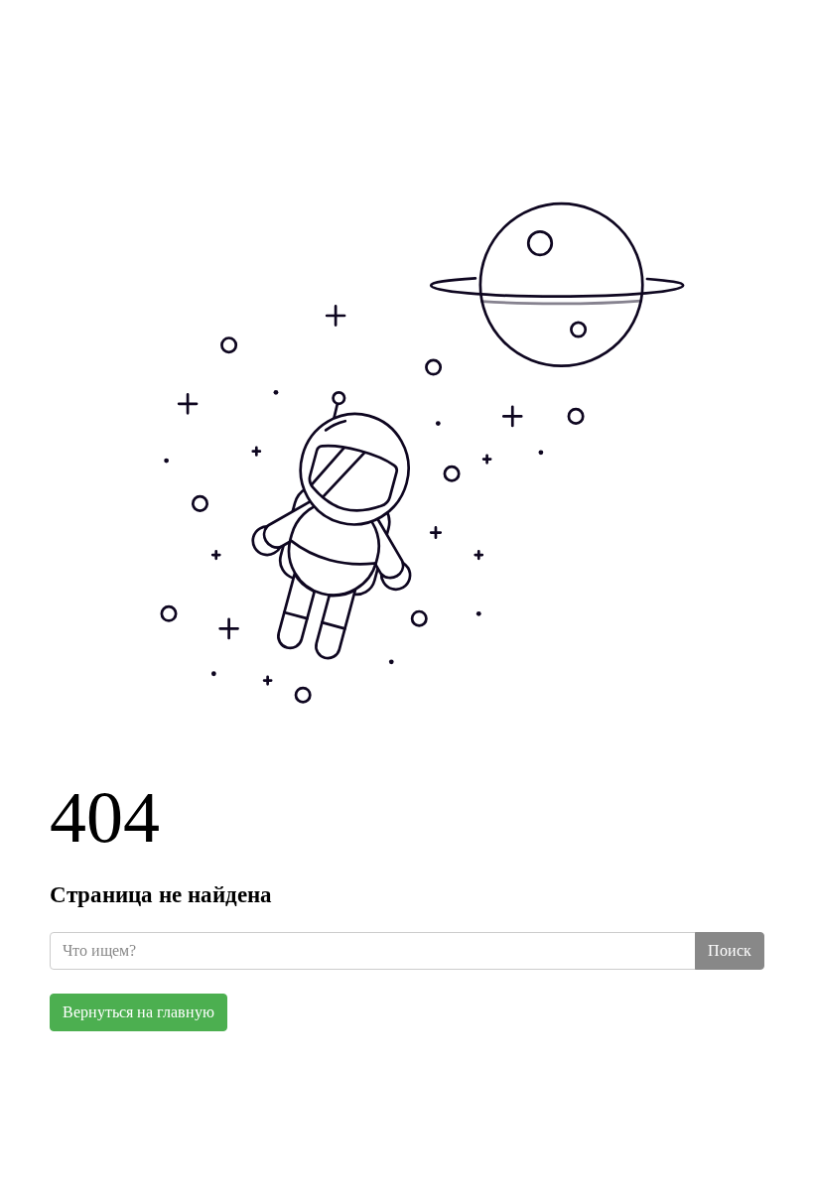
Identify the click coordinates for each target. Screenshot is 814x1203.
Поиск (729, 950)
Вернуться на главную (138, 1011)
